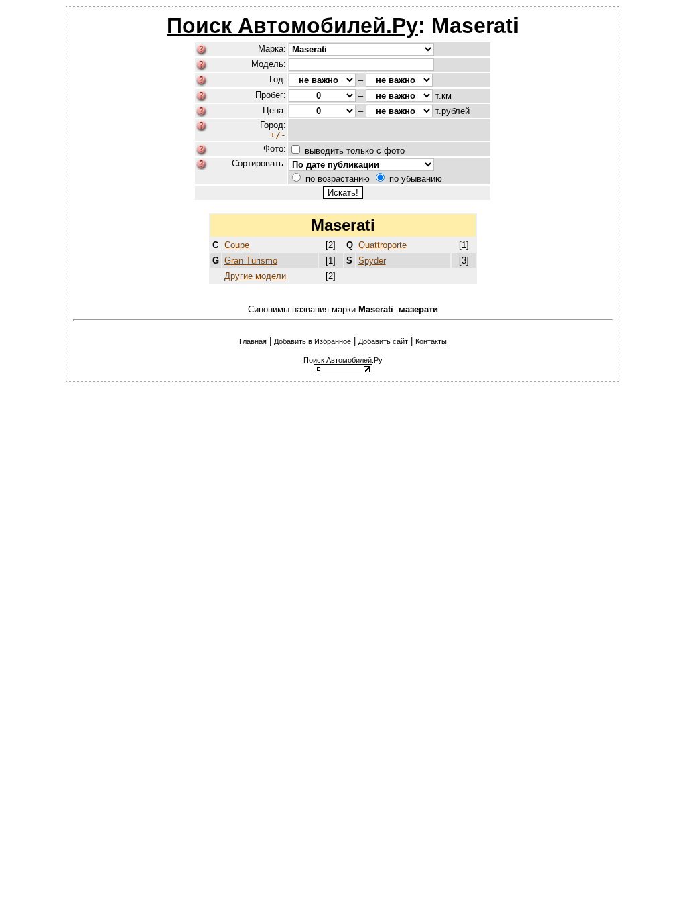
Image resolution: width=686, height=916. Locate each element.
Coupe (236, 245)
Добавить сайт (383, 341)
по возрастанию (337, 179)
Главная (253, 341)
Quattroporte (382, 245)
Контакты (431, 341)
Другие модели (255, 276)
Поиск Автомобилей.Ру (292, 25)
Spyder (372, 260)
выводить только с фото (355, 151)
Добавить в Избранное (312, 341)
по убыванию (415, 179)
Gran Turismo (250, 260)
